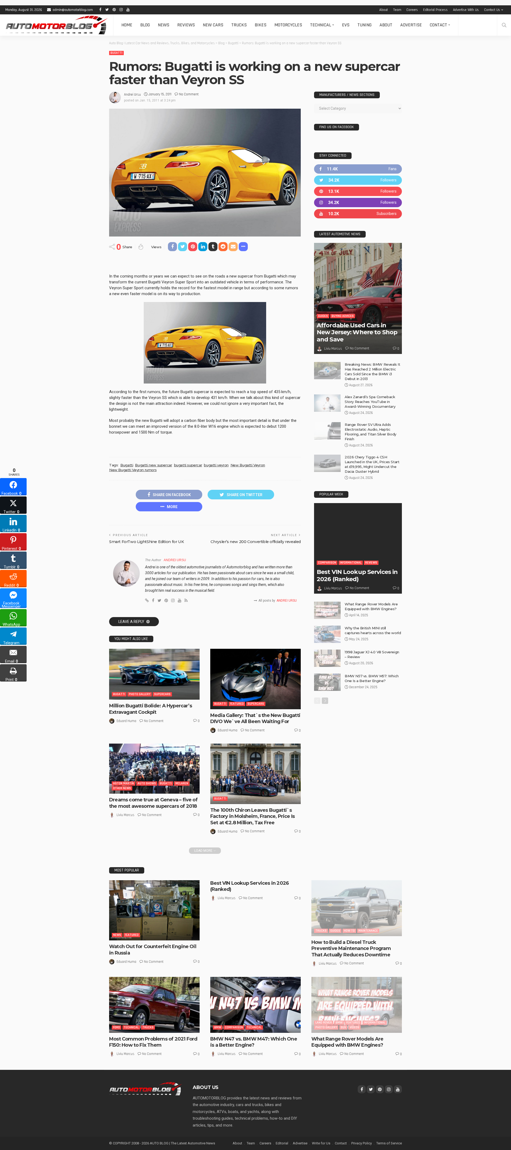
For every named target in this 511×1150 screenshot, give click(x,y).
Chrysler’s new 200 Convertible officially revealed (256, 541)
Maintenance (368, 931)
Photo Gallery (139, 694)
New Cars (213, 25)
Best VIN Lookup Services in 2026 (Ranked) (357, 575)
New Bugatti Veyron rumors (132, 470)
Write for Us (321, 1143)
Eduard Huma (126, 721)
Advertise (411, 25)
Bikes (260, 25)
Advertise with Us (466, 9)
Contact (438, 25)
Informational (350, 563)
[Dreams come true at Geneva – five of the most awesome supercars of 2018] (154, 769)
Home (126, 25)
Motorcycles (288, 25)
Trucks (239, 25)
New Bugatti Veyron (247, 465)
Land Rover (323, 1023)
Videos (354, 1027)
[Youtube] (358, 213)
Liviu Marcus (125, 815)
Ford (116, 1027)
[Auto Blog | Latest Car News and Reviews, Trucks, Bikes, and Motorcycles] (145, 1088)
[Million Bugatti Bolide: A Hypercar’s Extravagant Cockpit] (154, 674)
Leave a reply (131, 621)
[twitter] (358, 180)
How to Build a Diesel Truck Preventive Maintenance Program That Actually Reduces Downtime (351, 948)
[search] (504, 25)
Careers (412, 9)
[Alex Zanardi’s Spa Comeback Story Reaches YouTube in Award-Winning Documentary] (327, 403)
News (163, 25)
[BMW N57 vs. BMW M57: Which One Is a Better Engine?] (327, 682)
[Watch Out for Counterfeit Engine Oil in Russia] (154, 910)
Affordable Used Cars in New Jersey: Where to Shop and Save (357, 332)
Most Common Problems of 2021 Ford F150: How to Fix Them (153, 1042)
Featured (237, 704)
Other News (122, 788)
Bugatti (116, 53)
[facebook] (358, 169)
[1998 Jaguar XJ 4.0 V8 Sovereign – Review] (327, 658)
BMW (217, 1027)
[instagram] (358, 202)
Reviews (186, 25)
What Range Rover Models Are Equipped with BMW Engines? (347, 1042)
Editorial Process (435, 9)
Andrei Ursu (132, 94)
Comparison (327, 563)
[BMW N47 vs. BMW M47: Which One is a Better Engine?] (255, 1005)
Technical (320, 25)
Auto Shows (147, 783)
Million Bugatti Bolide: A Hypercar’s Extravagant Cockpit (150, 709)
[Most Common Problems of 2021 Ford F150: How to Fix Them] (154, 1005)
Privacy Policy (361, 1143)
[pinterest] (358, 191)
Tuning (364, 25)
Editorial (282, 1143)
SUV (343, 1027)
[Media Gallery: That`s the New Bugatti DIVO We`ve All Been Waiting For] (255, 679)
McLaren (181, 783)
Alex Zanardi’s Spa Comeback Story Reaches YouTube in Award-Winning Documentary (370, 402)
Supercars (162, 694)
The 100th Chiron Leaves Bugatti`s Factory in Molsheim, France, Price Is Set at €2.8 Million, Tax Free (252, 816)
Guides (323, 316)
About (383, 9)
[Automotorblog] (56, 25)
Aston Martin (123, 783)
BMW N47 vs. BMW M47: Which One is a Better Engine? (253, 1042)
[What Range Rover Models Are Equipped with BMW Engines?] (327, 610)
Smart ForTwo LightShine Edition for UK (146, 541)
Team (397, 9)
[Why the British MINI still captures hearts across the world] (327, 634)
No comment (189, 94)
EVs (345, 25)
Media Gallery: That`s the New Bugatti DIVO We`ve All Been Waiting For (255, 718)
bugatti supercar (188, 465)
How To (349, 931)
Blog (145, 25)
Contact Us (492, 9)
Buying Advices (343, 316)
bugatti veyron (216, 465)
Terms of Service (389, 1143)
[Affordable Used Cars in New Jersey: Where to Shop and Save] (358, 298)
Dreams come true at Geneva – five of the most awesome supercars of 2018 (153, 803)
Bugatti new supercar (153, 465)
